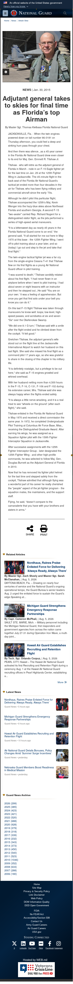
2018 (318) (10, 831)
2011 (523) (10, 856)
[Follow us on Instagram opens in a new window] (58, 944)
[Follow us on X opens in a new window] (14, 944)
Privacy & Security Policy (37, 891)
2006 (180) (10, 874)
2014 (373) (10, 845)
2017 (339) (10, 835)
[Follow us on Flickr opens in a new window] (40, 944)
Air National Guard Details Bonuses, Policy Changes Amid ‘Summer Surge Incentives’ (28, 752)
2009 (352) (10, 863)
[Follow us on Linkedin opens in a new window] (23, 944)
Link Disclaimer (37, 895)
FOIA (36, 910)
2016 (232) (10, 838)
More (61, 682)
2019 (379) (10, 828)
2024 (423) (10, 810)
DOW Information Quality (36, 902)
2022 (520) (10, 817)
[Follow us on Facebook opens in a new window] (49, 944)
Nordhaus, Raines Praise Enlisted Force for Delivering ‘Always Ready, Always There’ (47, 567)
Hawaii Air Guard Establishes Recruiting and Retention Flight (46, 649)
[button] (16, 6)
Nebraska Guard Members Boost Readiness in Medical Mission (29, 769)
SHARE (30, 534)
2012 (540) (10, 852)
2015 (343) (10, 842)
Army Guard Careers (36, 925)
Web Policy (37, 898)
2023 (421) (10, 814)
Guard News (10, 706)
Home (37, 884)
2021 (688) (10, 821)
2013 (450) (10, 849)
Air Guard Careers (37, 928)
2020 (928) (10, 824)
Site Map (36, 887)
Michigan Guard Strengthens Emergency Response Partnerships (46, 610)
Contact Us (36, 921)
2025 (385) (10, 807)
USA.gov (36, 932)
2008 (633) (10, 866)
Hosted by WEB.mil (35, 959)
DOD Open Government (37, 905)
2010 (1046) (11, 859)
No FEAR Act (37, 914)
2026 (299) (10, 803)
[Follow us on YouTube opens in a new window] (32, 944)
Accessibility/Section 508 (37, 917)
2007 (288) (10, 870)
